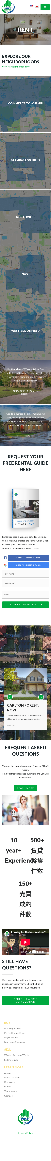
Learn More (25, 788)
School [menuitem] (7, 1086)
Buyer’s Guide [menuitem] (11, 1037)
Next (41, 697)
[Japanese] (38, 7)
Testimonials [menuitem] (10, 1091)
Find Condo (25, 436)
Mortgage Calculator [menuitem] (15, 1042)
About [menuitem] (7, 1072)
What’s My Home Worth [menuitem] (16, 1055)
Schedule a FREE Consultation (25, 1000)
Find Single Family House (25, 392)
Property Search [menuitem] (12, 1028)
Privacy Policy (25, 1133)
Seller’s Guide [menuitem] (11, 1059)
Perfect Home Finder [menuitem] (15, 1033)
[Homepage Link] (8, 6)
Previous (10, 697)
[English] (32, 7)
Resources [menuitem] (9, 1082)
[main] (25, 511)
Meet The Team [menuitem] (12, 1077)
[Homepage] (25, 1117)
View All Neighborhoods (14, 66)
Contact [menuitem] (8, 1095)
